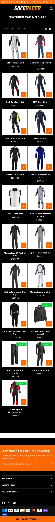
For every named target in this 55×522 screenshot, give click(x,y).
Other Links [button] (8, 485)
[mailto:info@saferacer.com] (14, 503)
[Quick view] (23, 55)
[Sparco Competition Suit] (40, 158)
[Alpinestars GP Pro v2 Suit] (40, 46)
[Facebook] (3, 503)
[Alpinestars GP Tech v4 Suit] (15, 236)
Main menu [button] (8, 478)
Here (52, 2)
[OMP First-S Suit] (40, 122)
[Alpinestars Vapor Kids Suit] (15, 276)
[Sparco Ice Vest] (15, 197)
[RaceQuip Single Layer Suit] (15, 315)
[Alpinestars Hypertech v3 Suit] (40, 197)
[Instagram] (9, 503)
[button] (27, 519)
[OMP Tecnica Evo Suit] (15, 122)
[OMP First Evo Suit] (15, 46)
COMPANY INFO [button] (10, 491)
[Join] (50, 463)
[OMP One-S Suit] (40, 85)
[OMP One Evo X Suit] (15, 85)
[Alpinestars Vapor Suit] (40, 236)
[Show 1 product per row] (45, 29)
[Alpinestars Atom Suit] (40, 276)
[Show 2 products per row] (50, 29)
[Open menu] (6, 8)
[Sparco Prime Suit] (15, 158)
